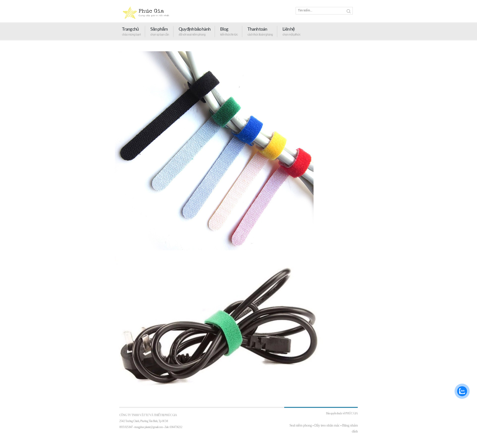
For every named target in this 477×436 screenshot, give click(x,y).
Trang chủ (130, 28)
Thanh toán (257, 28)
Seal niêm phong (300, 425)
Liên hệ (288, 28)
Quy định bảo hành (194, 28)
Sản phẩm (159, 28)
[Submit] (349, 11)
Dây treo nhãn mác (327, 425)
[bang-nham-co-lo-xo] (214, 249)
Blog (224, 28)
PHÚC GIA (351, 413)
